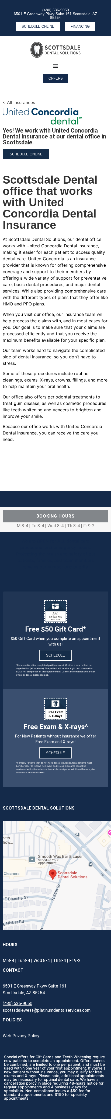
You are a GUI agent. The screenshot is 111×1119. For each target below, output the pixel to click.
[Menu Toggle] (55, 66)
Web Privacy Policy (21, 1035)
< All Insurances (19, 102)
